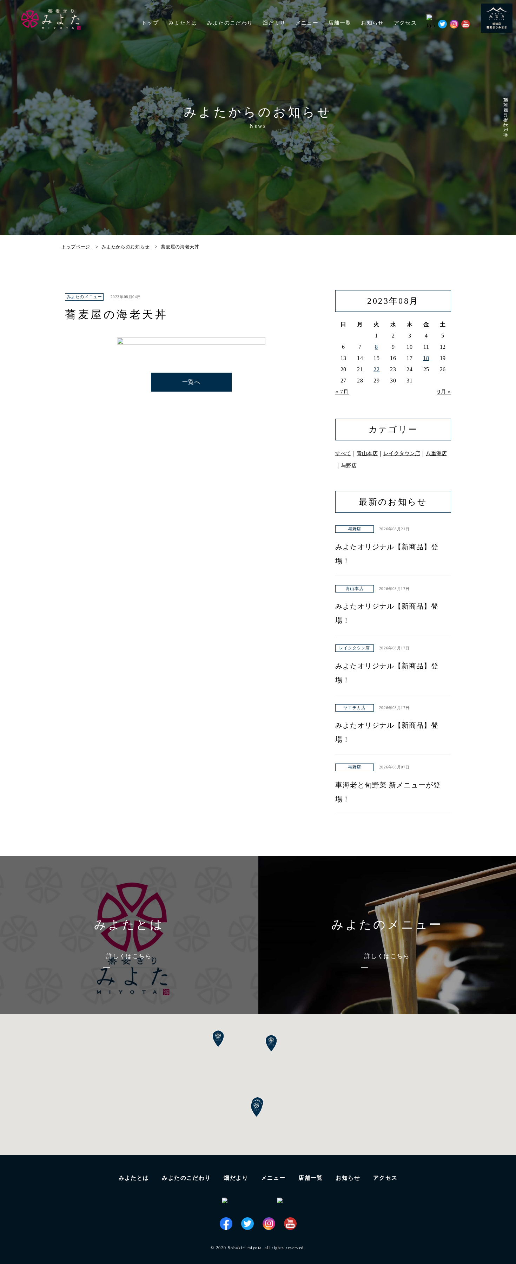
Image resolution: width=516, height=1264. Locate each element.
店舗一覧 (310, 1178)
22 (376, 369)
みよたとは (182, 23)
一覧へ (191, 382)
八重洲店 (436, 453)
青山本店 (367, 453)
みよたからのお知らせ (125, 246)
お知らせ (372, 23)
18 (426, 358)
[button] (257, 1109)
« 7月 (342, 392)
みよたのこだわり (230, 23)
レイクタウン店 (401, 453)
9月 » (444, 392)
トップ (150, 23)
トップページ (75, 246)
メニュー (273, 1178)
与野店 (349, 466)
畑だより (274, 23)
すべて (343, 453)
